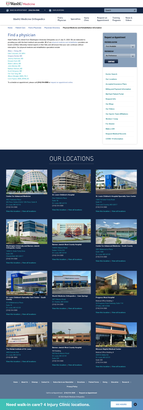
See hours (121, 404)
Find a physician (22, 35)
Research (125, 382)
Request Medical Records (116, 134)
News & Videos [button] (129, 19)
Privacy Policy (72, 386)
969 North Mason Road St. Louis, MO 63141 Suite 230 (60, 355)
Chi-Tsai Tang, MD (14, 74)
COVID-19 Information (114, 139)
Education (114, 382)
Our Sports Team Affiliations (117, 114)
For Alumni (110, 124)
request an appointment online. (62, 82)
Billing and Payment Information (118, 89)
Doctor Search (111, 74)
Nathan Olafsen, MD (15, 69)
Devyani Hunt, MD (14, 61)
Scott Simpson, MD (15, 71)
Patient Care (20, 28)
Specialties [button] (76, 19)
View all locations (29, 211)
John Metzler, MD (14, 66)
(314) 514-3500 (11, 207)
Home (10, 28)
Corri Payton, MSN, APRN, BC (18, 79)
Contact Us (45, 382)
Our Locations (111, 79)
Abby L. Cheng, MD (14, 51)
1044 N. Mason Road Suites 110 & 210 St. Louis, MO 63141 (59, 250)
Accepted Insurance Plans (116, 84)
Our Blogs (110, 104)
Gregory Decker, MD (15, 56)
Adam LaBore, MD (14, 64)
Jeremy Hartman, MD (15, 59)
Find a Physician (34, 28)
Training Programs (117, 19)
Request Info (111, 99)
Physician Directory (52, 28)
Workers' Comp (112, 119)
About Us (24, 382)
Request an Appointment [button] (103, 19)
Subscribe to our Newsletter (63, 382)
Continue (111, 61)
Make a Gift (110, 129)
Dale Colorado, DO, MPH (17, 54)
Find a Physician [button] (62, 19)
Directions (81, 382)
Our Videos (110, 109)
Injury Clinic (86, 19)
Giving (105, 382)
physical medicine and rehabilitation (65, 42)
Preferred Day (109, 51)
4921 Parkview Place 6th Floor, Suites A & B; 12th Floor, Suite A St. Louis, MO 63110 (21, 202)
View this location (13, 211)
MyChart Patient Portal (115, 94)
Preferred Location (111, 42)
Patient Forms (94, 382)
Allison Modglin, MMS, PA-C (18, 76)
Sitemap (35, 382)
